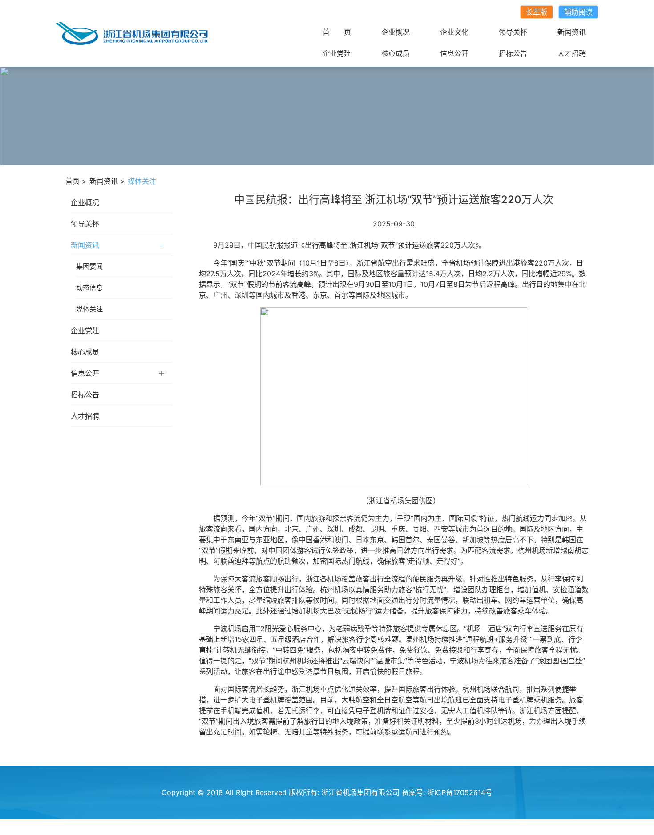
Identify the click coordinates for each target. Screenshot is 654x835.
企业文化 (454, 32)
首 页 (337, 32)
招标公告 (513, 53)
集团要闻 (89, 266)
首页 (72, 181)
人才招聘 (571, 53)
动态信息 (89, 287)
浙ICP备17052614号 (460, 792)
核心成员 (395, 53)
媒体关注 (89, 309)
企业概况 (395, 32)
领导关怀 (513, 32)
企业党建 (337, 53)
